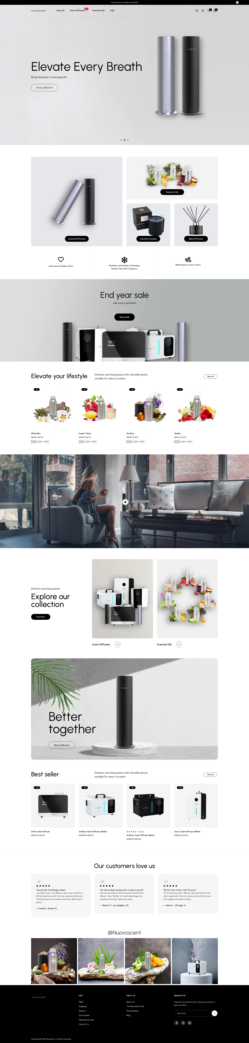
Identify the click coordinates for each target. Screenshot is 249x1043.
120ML (34, 442)
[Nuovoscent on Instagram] (183, 1022)
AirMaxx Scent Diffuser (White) (93, 831)
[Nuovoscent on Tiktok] (189, 1022)
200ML (40, 442)
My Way (130, 433)
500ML (46, 442)
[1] (125, 502)
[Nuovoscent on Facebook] (176, 1022)
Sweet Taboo (85, 433)
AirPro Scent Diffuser (40, 831)
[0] (208, 11)
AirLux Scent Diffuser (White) (187, 831)
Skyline (177, 433)
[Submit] (214, 1013)
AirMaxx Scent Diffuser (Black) (141, 835)
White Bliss (35, 433)
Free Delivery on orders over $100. (124, 2)
